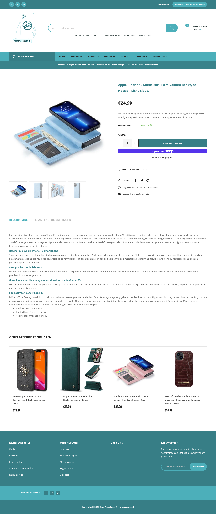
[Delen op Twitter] (142, 180)
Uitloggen (65, 474)
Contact (13, 448)
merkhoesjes (129, 35)
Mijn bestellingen (68, 455)
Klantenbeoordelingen (53, 220)
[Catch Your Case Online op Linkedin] (23, 4)
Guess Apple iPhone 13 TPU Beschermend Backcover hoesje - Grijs (30, 400)
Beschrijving (18, 220)
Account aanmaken (195, 4)
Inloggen (179, 4)
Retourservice (16, 474)
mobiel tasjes (145, 35)
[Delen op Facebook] (136, 180)
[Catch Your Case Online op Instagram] (17, 4)
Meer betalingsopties (162, 157)
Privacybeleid (16, 461)
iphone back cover (111, 35)
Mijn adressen (67, 461)
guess (97, 35)
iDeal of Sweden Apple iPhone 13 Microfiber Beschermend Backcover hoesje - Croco (183, 400)
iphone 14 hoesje (83, 35)
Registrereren (66, 468)
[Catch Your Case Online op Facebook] (11, 4)
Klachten (13, 455)
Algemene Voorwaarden (21, 468)
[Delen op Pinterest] (147, 180)
